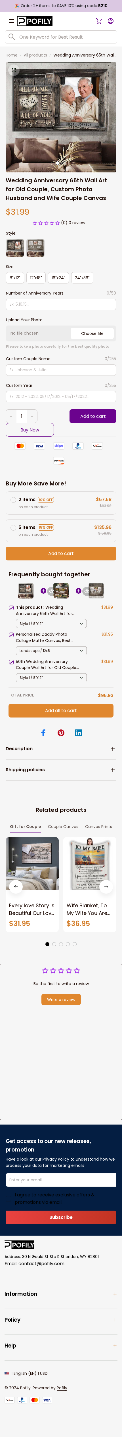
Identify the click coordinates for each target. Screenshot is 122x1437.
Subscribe (61, 1217)
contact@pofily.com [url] (41, 1263)
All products (35, 55)
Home (12, 55)
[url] (62, 1388)
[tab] (57, 163)
